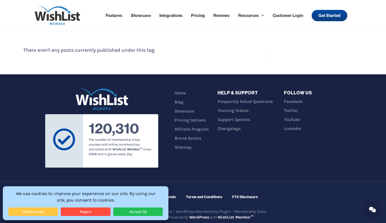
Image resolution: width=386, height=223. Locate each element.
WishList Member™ (235, 217)
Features (114, 15)
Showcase (141, 15)
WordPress (199, 217)
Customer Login (288, 15)
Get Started (329, 15)
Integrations (171, 15)
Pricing (198, 15)
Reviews (221, 15)
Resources (248, 15)
